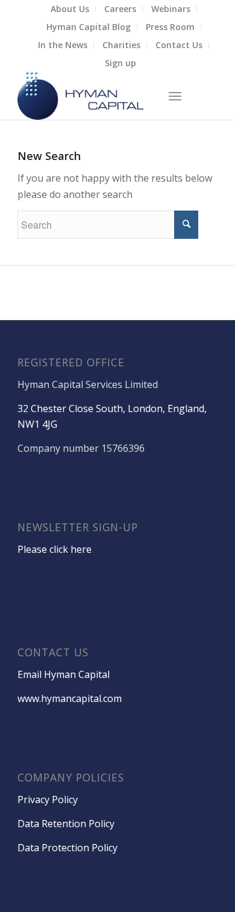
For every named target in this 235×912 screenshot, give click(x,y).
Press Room (170, 26)
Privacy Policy (47, 799)
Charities (121, 45)
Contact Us (178, 45)
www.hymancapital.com (69, 698)
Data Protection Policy (67, 847)
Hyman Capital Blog (88, 26)
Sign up (120, 63)
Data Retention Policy (65, 823)
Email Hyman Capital (63, 674)
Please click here (54, 549)
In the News (62, 45)
